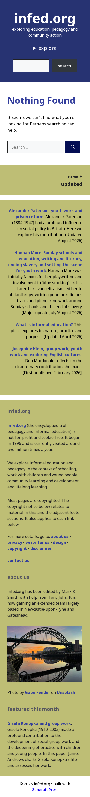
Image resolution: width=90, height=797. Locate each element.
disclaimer (41, 548)
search (64, 66)
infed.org (45, 18)
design (59, 542)
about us (59, 536)
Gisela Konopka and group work (39, 723)
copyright (17, 548)
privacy (15, 542)
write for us (38, 542)
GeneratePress (45, 789)
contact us (18, 560)
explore (47, 48)
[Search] (73, 147)
